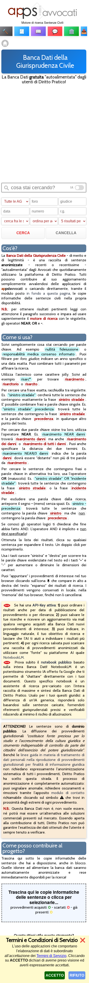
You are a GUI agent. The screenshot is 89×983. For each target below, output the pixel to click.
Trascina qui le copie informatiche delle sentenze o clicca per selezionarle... (43, 897)
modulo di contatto (67, 793)
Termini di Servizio (51, 956)
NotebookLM (13, 657)
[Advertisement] (44, 133)
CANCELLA (66, 233)
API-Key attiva (44, 605)
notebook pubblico (56, 662)
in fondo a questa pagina (48, 293)
